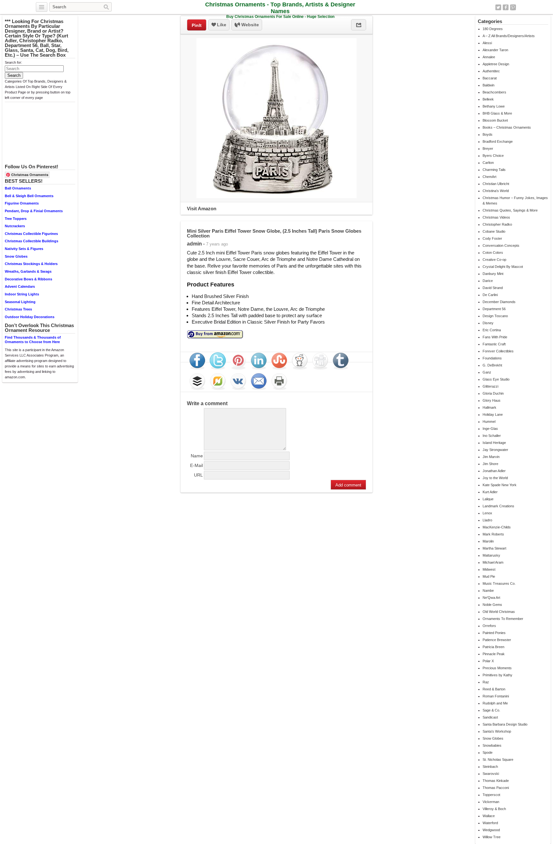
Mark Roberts (493, 534)
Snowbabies (492, 745)
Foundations (492, 358)
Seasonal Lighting (20, 302)
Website (249, 24)
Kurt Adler (490, 492)
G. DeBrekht (492, 365)
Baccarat (490, 78)
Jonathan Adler (494, 471)
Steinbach (490, 766)
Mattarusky (491, 555)
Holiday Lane (493, 414)
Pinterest (513, 7)
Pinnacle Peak (494, 654)
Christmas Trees (18, 309)
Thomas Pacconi (496, 788)
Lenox (487, 513)
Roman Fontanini (496, 696)
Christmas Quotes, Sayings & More (510, 210)
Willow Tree (492, 837)
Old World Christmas (499, 612)
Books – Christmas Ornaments (507, 127)
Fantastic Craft (494, 344)
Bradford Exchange (498, 141)
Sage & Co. (491, 710)
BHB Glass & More (497, 113)
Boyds (488, 134)
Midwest (489, 569)
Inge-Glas (490, 428)
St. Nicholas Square (498, 759)
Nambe (488, 590)
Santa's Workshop (497, 731)
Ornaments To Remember (503, 619)
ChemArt (489, 177)
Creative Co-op (494, 259)
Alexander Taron (495, 50)
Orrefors (489, 626)
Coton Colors (493, 252)
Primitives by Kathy (497, 675)
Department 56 (494, 309)
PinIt (197, 25)
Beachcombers (494, 92)
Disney (488, 323)
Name (197, 455)
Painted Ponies (494, 633)
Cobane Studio (494, 231)
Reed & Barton (494, 689)
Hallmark (489, 407)
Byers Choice (493, 155)
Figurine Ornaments (22, 203)
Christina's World (496, 191)
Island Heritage (494, 443)
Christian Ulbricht (496, 184)
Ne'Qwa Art (491, 597)
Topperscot (491, 795)
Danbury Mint (493, 274)
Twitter (498, 7)
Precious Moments (497, 668)
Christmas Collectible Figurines (31, 234)
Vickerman (491, 802)
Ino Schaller (492, 436)
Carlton (488, 163)
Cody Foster (492, 238)
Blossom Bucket (495, 120)
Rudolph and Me (495, 703)
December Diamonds (499, 302)
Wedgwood (491, 830)
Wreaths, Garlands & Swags (28, 271)
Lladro (487, 520)
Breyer (488, 148)
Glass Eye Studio (496, 379)
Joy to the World (495, 478)
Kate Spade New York (500, 485)
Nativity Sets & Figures (24, 249)
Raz (486, 682)
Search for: (13, 62)
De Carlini (490, 295)
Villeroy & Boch (494, 809)
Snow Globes (16, 256)
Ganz (487, 372)
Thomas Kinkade (496, 781)
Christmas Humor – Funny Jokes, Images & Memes (515, 200)
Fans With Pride (495, 337)
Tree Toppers (16, 219)
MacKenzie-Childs (497, 527)
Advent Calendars (20, 286)
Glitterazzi (490, 386)
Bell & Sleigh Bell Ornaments (29, 196)
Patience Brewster (497, 640)
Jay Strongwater (495, 450)
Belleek (488, 99)
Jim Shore (490, 464)
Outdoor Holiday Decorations (29, 317)
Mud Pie (489, 576)
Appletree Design (496, 64)
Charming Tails (494, 170)
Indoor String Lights (22, 294)
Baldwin (488, 85)
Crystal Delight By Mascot (503, 267)
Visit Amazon (201, 208)
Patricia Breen (493, 647)
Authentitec (491, 71)
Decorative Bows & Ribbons (28, 279)
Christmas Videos (496, 217)
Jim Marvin (491, 457)
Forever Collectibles (498, 351)
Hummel (489, 421)
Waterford (490, 823)
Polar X (488, 661)
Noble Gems (492, 605)
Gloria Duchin (493, 393)
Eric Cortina (492, 330)
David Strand (493, 288)
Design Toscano (495, 316)
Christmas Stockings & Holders (31, 264)
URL (198, 475)
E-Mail (196, 465)
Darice (488, 281)
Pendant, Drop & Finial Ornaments (34, 211)
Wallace (489, 816)
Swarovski (491, 774)
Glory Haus (492, 400)
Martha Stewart (494, 548)
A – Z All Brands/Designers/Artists (509, 36)
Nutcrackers (15, 226)
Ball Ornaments (18, 188)
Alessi (487, 43)
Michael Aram (493, 562)
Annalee (489, 57)
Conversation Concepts (501, 245)
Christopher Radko (497, 224)
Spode (488, 752)
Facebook (505, 7)
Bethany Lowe (494, 106)
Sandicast (490, 717)
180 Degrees (493, 29)
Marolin (488, 541)
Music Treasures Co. (499, 583)
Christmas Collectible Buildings (31, 241)
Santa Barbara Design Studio (505, 724)
